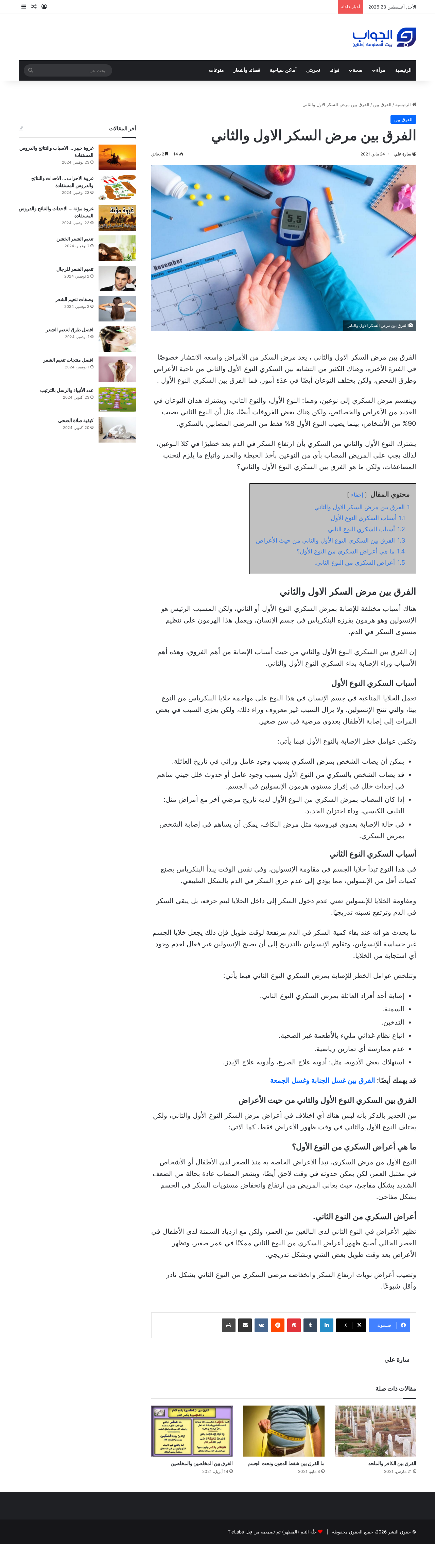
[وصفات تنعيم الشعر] (117, 308)
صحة (358, 70)
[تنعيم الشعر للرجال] (117, 278)
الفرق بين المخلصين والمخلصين (202, 1463)
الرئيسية (403, 70)
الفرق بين (382, 104)
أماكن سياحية (283, 70)
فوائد (335, 70)
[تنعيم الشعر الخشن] (117, 248)
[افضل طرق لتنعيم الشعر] (117, 339)
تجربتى (313, 70)
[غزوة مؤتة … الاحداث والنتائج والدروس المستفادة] (117, 218)
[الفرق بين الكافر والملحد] (375, 1431)
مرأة (380, 70)
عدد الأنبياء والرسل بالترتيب (66, 390)
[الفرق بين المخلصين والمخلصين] (192, 1431)
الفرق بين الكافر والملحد (392, 1463)
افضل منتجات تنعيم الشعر (68, 360)
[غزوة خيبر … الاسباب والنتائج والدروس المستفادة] (117, 157)
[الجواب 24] (384, 37)
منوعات (216, 70)
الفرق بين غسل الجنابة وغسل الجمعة (322, 1080)
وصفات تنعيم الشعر (74, 299)
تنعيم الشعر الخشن (74, 239)
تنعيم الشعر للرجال (74, 269)
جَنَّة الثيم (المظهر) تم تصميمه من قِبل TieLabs (272, 1531)
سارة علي (402, 153)
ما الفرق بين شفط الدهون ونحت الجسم (286, 1463)
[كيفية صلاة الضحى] (117, 430)
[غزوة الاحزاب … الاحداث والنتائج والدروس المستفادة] (117, 187)
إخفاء (357, 494)
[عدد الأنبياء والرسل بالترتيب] (117, 399)
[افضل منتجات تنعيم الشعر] (117, 369)
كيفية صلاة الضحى (75, 420)
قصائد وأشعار (246, 70)
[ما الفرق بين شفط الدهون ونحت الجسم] (284, 1431)
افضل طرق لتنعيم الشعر (69, 329)
